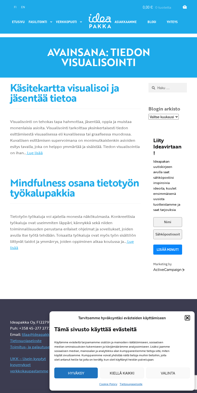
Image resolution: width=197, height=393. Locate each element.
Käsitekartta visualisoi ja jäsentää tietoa (64, 92)
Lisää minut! (168, 249)
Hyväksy (76, 372)
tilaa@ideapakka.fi (38, 334)
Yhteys (172, 22)
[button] (187, 317)
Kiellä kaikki (122, 372)
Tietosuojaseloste (131, 384)
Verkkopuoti (66, 22)
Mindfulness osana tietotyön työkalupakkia (74, 187)
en (23, 7)
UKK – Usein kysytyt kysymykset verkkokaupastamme (29, 365)
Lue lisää (34, 153)
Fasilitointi (38, 22)
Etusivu (18, 22)
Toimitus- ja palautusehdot (34, 347)
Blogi (152, 22)
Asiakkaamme (126, 22)
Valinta (168, 372)
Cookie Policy (108, 384)
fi (15, 7)
